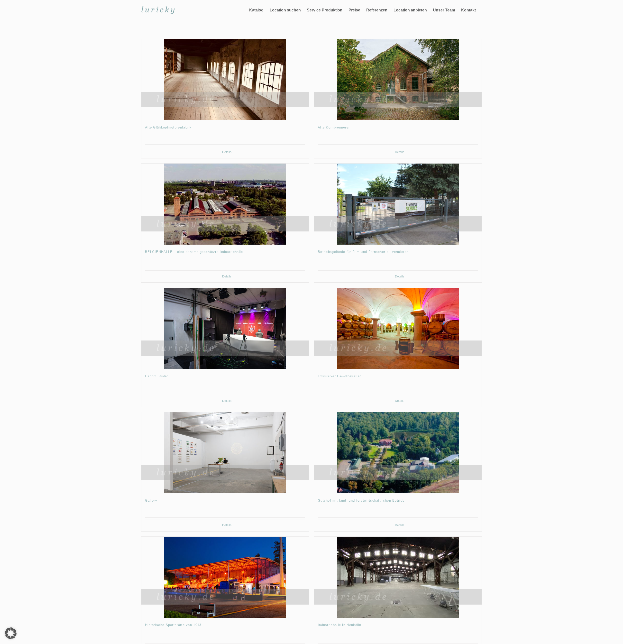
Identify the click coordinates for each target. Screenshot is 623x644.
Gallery (151, 500)
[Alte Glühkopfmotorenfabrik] (225, 79)
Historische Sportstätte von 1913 (173, 625)
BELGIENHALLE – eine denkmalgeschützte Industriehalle (194, 252)
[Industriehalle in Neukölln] (398, 577)
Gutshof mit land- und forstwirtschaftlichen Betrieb (361, 500)
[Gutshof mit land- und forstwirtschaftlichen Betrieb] (398, 452)
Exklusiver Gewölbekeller (339, 376)
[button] (10, 633)
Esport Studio (156, 376)
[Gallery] (225, 452)
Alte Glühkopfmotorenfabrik (168, 127)
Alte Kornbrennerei (333, 127)
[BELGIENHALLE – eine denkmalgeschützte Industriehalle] (225, 204)
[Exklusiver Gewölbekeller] (398, 328)
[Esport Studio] (225, 328)
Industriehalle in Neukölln (339, 625)
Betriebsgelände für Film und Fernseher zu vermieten (363, 252)
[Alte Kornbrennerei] (398, 79)
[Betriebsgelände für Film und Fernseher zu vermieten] (398, 204)
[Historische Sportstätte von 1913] (225, 577)
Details (226, 152)
